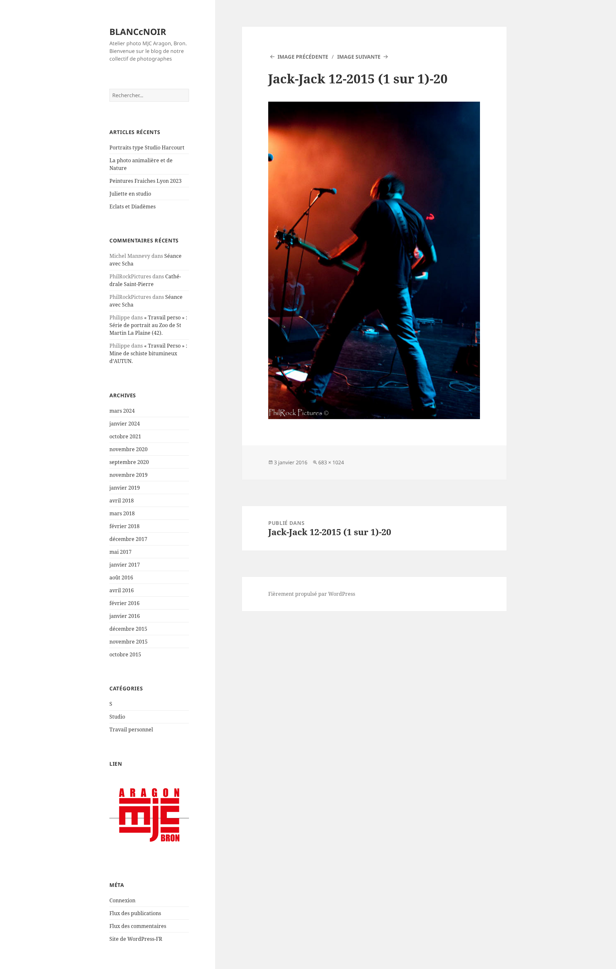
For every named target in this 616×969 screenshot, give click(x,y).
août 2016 (121, 577)
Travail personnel (131, 729)
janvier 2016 (124, 615)
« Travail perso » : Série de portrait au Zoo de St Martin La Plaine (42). (148, 325)
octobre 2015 (125, 654)
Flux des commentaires (137, 926)
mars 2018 (122, 513)
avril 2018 (121, 500)
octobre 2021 (125, 436)
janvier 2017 (124, 564)
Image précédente (303, 56)
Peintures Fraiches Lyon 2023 (145, 180)
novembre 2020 (128, 449)
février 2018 (124, 526)
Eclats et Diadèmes (132, 206)
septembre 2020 (129, 462)
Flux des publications (135, 913)
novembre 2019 (128, 474)
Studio (117, 716)
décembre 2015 (128, 628)
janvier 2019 (124, 487)
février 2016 (124, 603)
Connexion (122, 900)
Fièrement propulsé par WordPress (311, 593)
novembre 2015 (128, 641)
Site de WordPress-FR (135, 938)
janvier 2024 (124, 423)
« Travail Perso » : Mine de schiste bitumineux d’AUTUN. (148, 353)
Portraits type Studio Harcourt (146, 147)
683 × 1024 (331, 462)
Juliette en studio (130, 193)
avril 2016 (121, 590)
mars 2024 (122, 410)
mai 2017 (120, 551)
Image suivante (359, 56)
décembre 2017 (128, 539)
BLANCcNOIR (137, 32)
